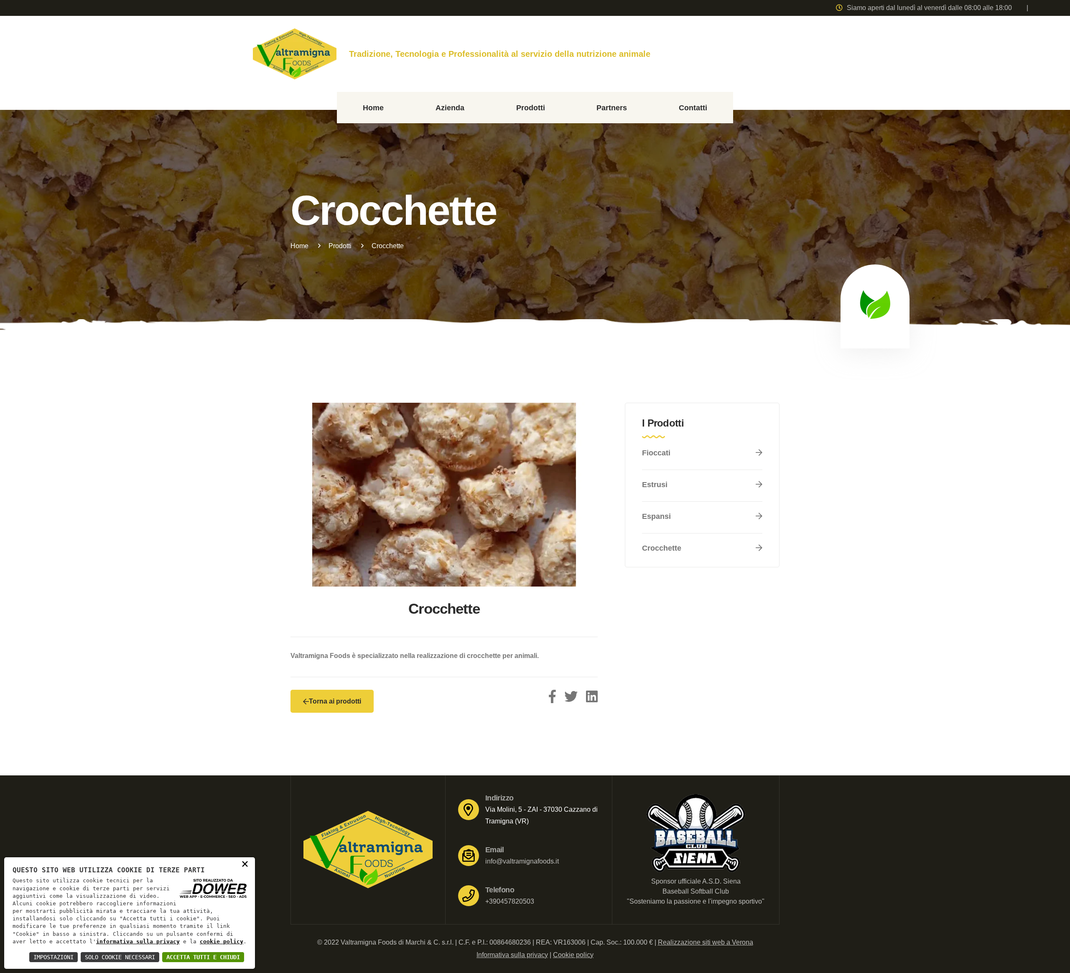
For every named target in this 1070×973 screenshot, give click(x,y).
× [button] (245, 863)
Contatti (693, 108)
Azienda (450, 108)
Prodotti (530, 108)
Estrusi (654, 484)
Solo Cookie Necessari (120, 957)
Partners (611, 108)
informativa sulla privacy (138, 941)
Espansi (656, 516)
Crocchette (661, 548)
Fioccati (656, 453)
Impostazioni (53, 957)
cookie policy (221, 941)
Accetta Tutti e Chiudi (203, 957)
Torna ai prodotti (335, 701)
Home (373, 108)
